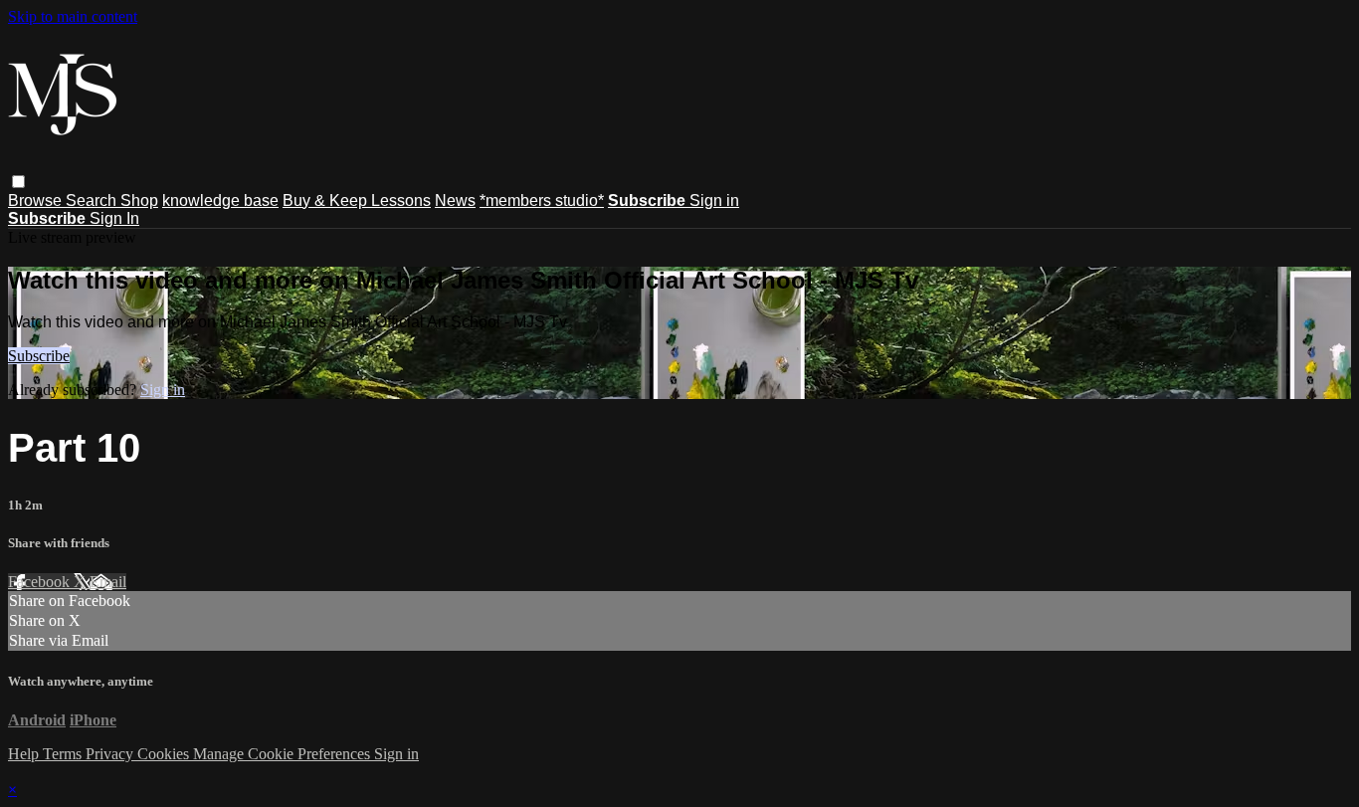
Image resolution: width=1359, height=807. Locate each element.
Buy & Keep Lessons (357, 200)
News (455, 200)
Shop (139, 200)
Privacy (111, 753)
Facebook (41, 581)
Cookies (165, 753)
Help (25, 753)
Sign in (714, 200)
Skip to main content (72, 16)
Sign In (114, 218)
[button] (18, 181)
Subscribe (39, 355)
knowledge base (220, 200)
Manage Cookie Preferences (283, 753)
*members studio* (542, 200)
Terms (64, 753)
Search (93, 200)
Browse (37, 200)
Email (108, 581)
